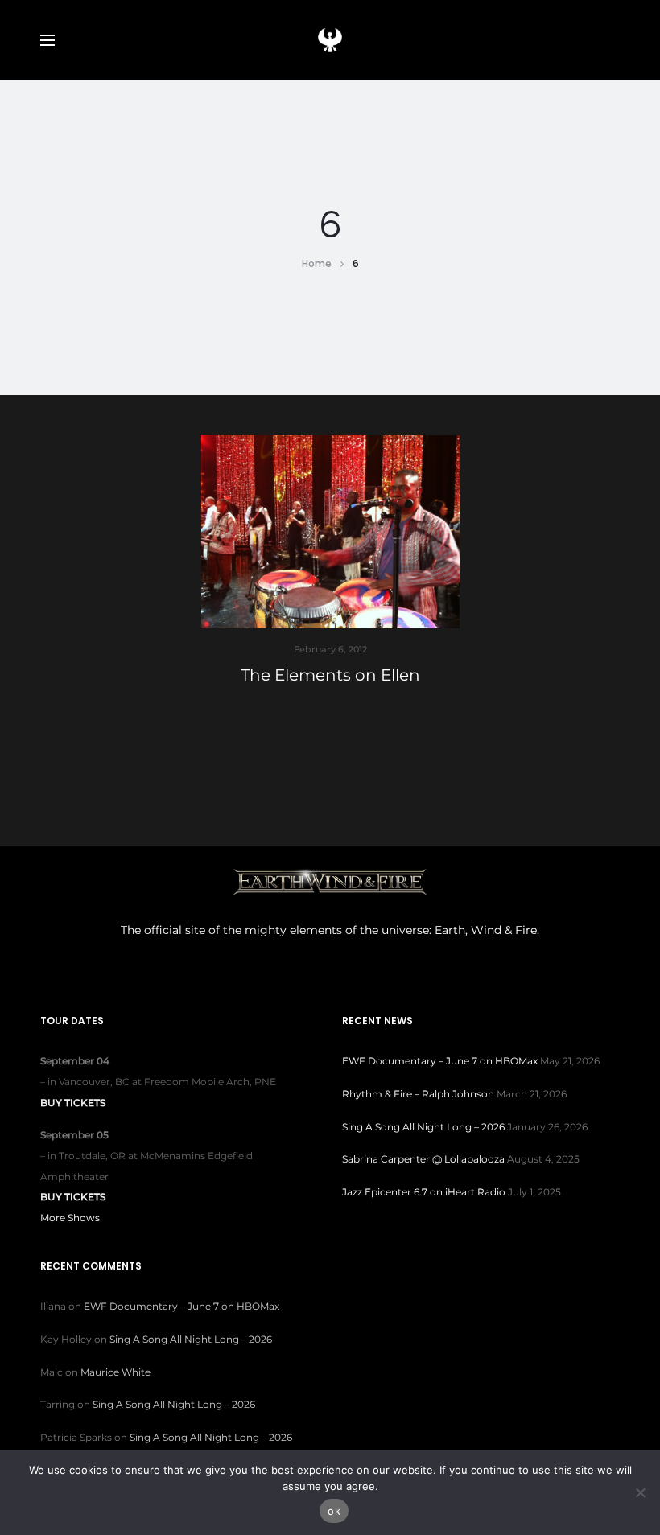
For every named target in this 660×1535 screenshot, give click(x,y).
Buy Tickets (72, 1103)
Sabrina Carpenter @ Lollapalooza (423, 1159)
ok (334, 1510)
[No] (640, 1492)
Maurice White (115, 1372)
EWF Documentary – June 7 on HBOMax (440, 1061)
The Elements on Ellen (330, 675)
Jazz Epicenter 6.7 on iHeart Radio (423, 1192)
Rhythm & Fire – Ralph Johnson (418, 1094)
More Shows (70, 1218)
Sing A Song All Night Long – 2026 (423, 1127)
